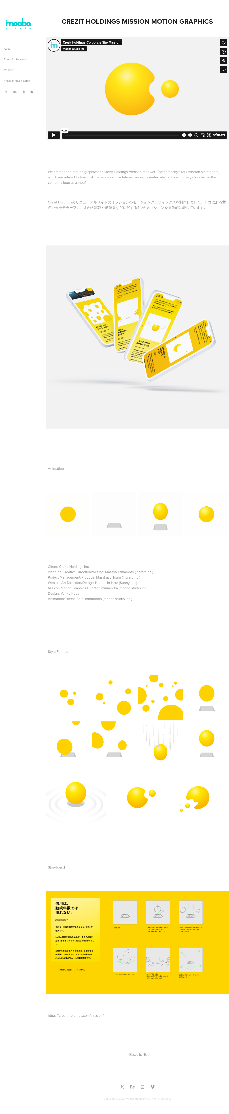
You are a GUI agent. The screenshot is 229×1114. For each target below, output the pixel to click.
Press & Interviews (15, 59)
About (7, 49)
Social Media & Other (17, 81)
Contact (9, 70)
